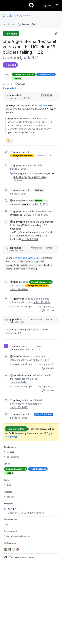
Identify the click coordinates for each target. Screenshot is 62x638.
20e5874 (50, 368)
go (20, 15)
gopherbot (15, 95)
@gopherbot (15, 118)
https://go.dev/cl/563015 (28, 257)
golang (11, 15)
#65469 (42, 105)
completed (16, 349)
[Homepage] (31, 5)
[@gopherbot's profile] (6, 96)
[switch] (9, 140)
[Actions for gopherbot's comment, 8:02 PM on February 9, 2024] (56, 248)
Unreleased (16, 214)
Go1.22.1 (28, 214)
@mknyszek (12, 105)
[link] (17, 152)
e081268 (50, 391)
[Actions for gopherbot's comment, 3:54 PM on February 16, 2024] (56, 319)
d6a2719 (50, 310)
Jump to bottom (11, 88)
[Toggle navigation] (5, 5)
